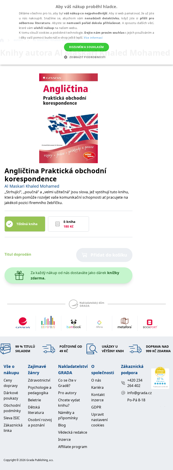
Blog (62, 425)
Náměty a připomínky (68, 415)
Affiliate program (72, 446)
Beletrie (34, 400)
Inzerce (64, 439)
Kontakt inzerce (98, 397)
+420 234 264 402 (134, 383)
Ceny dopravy (11, 383)
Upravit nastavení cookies (99, 420)
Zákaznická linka (13, 428)
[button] (86, 57)
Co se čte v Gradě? (67, 383)
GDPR (96, 407)
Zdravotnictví (39, 380)
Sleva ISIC (12, 417)
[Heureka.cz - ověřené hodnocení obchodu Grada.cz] (160, 378)
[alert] (86, 32)
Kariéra (97, 387)
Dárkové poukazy (11, 395)
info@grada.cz (137, 392)
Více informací (93, 38)
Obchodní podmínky (12, 408)
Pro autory (67, 392)
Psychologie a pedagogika (39, 390)
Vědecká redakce (72, 432)
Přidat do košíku (109, 255)
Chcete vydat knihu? (69, 403)
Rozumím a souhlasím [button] (86, 47)
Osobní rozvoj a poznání (40, 422)
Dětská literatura (36, 410)
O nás (96, 380)
